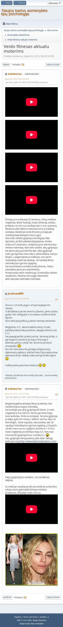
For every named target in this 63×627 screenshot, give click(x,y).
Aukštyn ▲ (44, 617)
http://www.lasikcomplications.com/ (38, 441)
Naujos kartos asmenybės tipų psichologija (24, 12)
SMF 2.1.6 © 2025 (24, 620)
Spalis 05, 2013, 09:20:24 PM (17, 298)
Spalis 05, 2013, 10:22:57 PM (17, 394)
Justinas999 (15, 293)
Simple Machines (39, 620)
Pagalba (17, 617)
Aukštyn (7, 597)
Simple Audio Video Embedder (31, 624)
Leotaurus (15, 74)
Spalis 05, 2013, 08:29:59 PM (17, 79)
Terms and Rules (30, 617)
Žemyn (6, 64)
